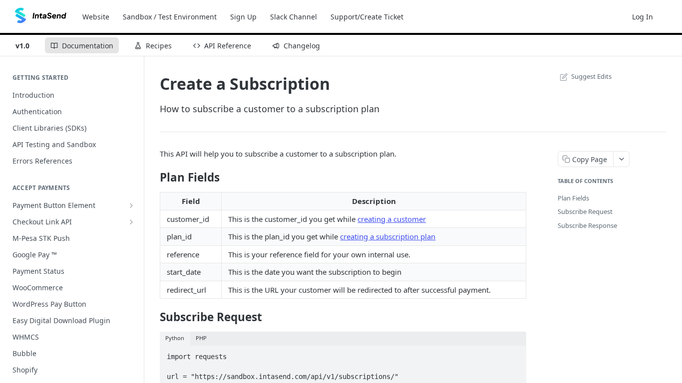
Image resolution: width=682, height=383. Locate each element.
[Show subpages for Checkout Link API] (131, 222)
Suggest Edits (591, 76)
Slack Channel (293, 16)
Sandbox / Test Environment (170, 16)
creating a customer (391, 219)
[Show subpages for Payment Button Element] (131, 205)
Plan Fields (573, 197)
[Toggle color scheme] (669, 16)
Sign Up (243, 16)
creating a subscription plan (387, 236)
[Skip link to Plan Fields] (153, 177)
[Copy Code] (514, 354)
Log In (642, 16)
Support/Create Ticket (367, 16)
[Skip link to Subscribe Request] (153, 317)
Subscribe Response (587, 225)
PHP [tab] (201, 338)
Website (95, 16)
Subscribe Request (585, 211)
